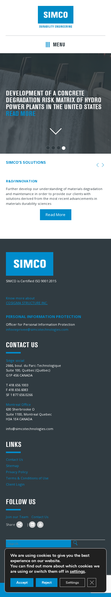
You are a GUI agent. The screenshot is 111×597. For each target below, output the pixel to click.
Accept (22, 582)
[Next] (103, 165)
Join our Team (17, 517)
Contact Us (14, 459)
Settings (72, 582)
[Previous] (97, 165)
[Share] (19, 524)
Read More (21, 113)
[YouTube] (40, 524)
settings (77, 571)
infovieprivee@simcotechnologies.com (37, 329)
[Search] (75, 543)
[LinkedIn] (32, 524)
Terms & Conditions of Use (27, 478)
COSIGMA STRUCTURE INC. (27, 303)
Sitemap (12, 465)
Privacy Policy (17, 472)
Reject (47, 582)
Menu (58, 44)
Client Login (15, 484)
